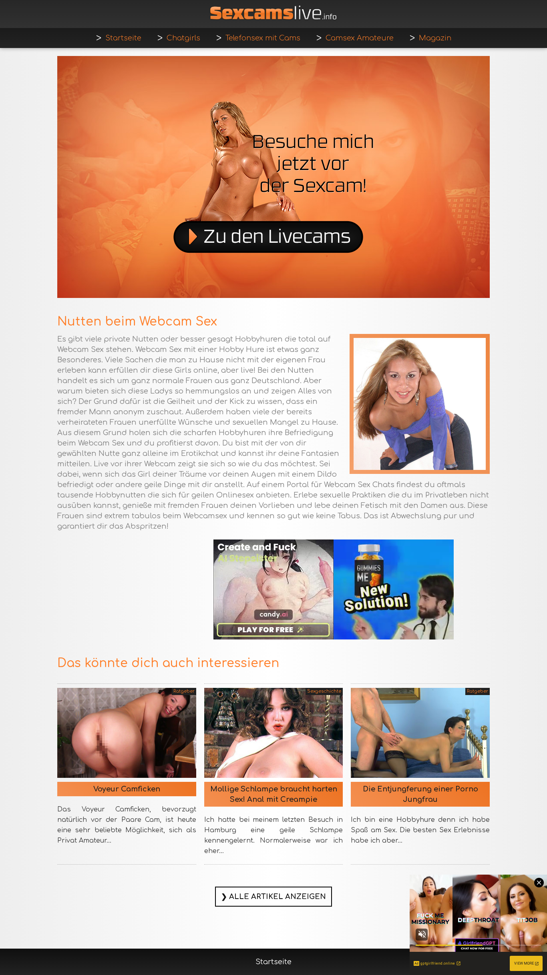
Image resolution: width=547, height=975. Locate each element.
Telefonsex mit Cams (262, 38)
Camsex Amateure (360, 38)
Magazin (435, 38)
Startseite (123, 38)
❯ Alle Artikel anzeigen (273, 897)
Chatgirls (183, 38)
